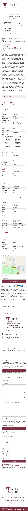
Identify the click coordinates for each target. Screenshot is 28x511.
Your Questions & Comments (8, 400)
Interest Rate (5, 455)
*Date (3, 390)
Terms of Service (9, 432)
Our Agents (5, 343)
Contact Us (5, 340)
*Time (3, 395)
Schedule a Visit (20, 377)
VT (11, 305)
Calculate (14, 461)
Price (3, 446)
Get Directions (14, 281)
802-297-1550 (6, 333)
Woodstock (20, 305)
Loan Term (4, 439)
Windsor (15, 305)
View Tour (15, 155)
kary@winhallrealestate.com (18, 500)
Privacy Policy (11, 367)
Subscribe (14, 370)
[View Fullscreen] (4, 264)
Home (3, 305)
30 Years (6, 442)
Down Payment (5, 451)
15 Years (11, 442)
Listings (7, 305)
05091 (4, 306)
